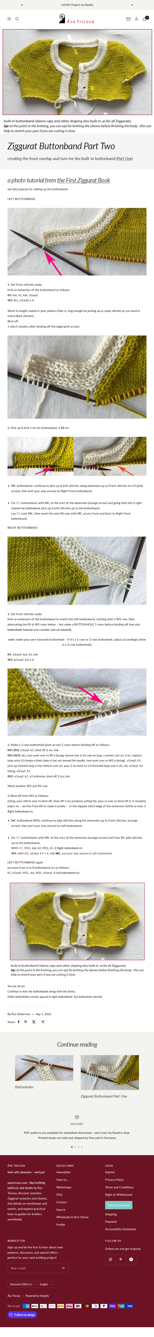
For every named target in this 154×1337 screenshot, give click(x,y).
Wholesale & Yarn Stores (72, 1217)
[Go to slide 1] (71, 1147)
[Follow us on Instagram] (110, 1259)
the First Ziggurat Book (83, 180)
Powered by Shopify (37, 1295)
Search (60, 1209)
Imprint (110, 1172)
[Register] (63, 1268)
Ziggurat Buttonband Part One (104, 1096)
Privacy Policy (114, 1179)
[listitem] (19, 1021)
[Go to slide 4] (82, 1147)
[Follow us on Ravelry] (131, 1259)
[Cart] (144, 19)
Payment (111, 1221)
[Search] (17, 19)
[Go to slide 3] (78, 1147)
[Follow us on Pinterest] (121, 1259)
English (44, 1284)
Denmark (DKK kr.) (21, 1284)
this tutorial (20, 189)
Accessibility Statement (120, 1229)
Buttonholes (24, 1087)
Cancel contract (118, 1205)
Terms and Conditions (119, 1187)
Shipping (111, 1214)
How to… (62, 1179)
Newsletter (63, 1172)
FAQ (59, 1194)
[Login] (136, 19)
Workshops (63, 1187)
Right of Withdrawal (118, 1194)
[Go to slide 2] (75, 1147)
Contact (61, 1202)
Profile (60, 1224)
